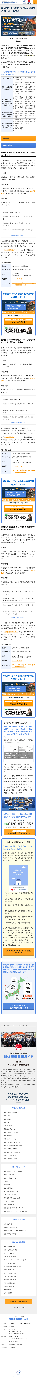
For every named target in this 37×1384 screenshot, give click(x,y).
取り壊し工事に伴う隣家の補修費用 (13, 1145)
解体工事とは (7, 1122)
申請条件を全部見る (17, 235)
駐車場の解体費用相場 (10, 1256)
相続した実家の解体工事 (10, 1250)
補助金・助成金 (8, 1125)
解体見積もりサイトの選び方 (12, 1132)
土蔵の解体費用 (8, 1293)
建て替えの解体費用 (9, 1253)
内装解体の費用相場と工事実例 (12, 1266)
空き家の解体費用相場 (10, 1280)
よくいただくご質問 (19, 1307)
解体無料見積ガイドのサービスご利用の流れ (16, 1211)
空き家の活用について (10, 1155)
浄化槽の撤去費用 (9, 1286)
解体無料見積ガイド (11, 250)
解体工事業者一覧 (9, 1115)
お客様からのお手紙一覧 (10, 1227)
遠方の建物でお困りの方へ (11, 1149)
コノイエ (12, 1347)
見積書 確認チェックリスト (11, 1194)
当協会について (8, 1181)
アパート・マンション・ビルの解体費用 (15, 1260)
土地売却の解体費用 (9, 1246)
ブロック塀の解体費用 (10, 1276)
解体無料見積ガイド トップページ (13, 1171)
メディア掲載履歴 (9, 1204)
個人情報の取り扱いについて (12, 1191)
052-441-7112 (17, 279)
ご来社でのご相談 (9, 1201)
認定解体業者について (10, 1178)
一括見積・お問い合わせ (18, 1302)
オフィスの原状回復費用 (10, 1263)
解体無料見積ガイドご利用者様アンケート (15, 1230)
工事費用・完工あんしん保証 (12, 1198)
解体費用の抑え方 (9, 1135)
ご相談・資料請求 (9, 1175)
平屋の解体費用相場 (9, 1283)
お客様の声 (7, 1185)
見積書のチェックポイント (11, 1139)
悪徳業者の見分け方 (9, 1129)
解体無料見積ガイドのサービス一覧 (13, 1208)
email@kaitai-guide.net (15, 1344)
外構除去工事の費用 (9, 1270)
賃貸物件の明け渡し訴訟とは (12, 1152)
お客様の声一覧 (8, 1224)
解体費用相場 (7, 1119)
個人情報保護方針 (9, 1188)
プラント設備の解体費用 (10, 1273)
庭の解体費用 (7, 1289)
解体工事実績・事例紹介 (10, 1112)
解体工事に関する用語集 (10, 1158)
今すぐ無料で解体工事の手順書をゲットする (19, 951)
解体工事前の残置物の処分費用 (12, 1142)
